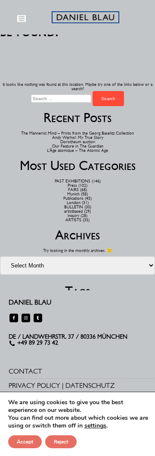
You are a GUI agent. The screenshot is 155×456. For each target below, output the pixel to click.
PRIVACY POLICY (34, 385)
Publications (73, 198)
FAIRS (73, 189)
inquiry (73, 215)
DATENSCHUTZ (90, 385)
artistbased (73, 211)
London (74, 202)
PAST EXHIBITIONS (72, 181)
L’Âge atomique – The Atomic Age (77, 150)
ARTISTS (73, 219)
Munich (73, 194)
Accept (25, 441)
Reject (61, 441)
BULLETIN (73, 206)
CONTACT (25, 371)
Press (72, 185)
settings (95, 426)
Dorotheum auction (77, 141)
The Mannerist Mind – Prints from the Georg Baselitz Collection (77, 133)
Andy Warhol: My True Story (77, 137)
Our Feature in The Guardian (77, 146)
